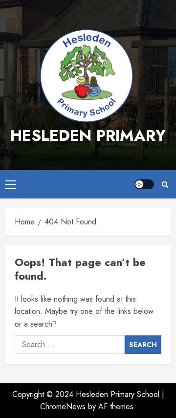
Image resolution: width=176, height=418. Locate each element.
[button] (10, 184)
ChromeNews (63, 406)
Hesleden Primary (88, 135)
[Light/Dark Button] (144, 184)
